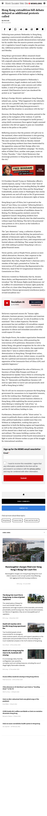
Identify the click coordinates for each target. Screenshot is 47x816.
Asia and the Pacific (32, 520)
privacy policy (35, 469)
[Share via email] (26, 29)
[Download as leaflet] (31, 29)
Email (5, 453)
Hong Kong (6, 520)
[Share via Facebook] (4, 29)
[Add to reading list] (42, 29)
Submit (23, 478)
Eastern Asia (18, 520)
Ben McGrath (5, 20)
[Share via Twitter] (10, 29)
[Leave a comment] (37, 29)
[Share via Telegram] (21, 29)
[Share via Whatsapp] (15, 29)
